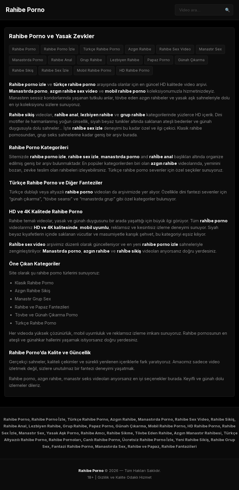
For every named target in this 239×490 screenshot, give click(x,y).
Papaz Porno (158, 60)
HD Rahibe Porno (134, 70)
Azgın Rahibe (139, 49)
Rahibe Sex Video (175, 49)
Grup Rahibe (91, 60)
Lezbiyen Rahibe (124, 60)
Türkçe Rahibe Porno (101, 49)
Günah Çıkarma (191, 60)
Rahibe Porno (25, 9)
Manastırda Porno (27, 60)
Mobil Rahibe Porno (94, 70)
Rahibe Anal (61, 60)
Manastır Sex (210, 49)
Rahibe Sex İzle (55, 70)
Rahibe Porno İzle (59, 49)
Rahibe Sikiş (23, 70)
